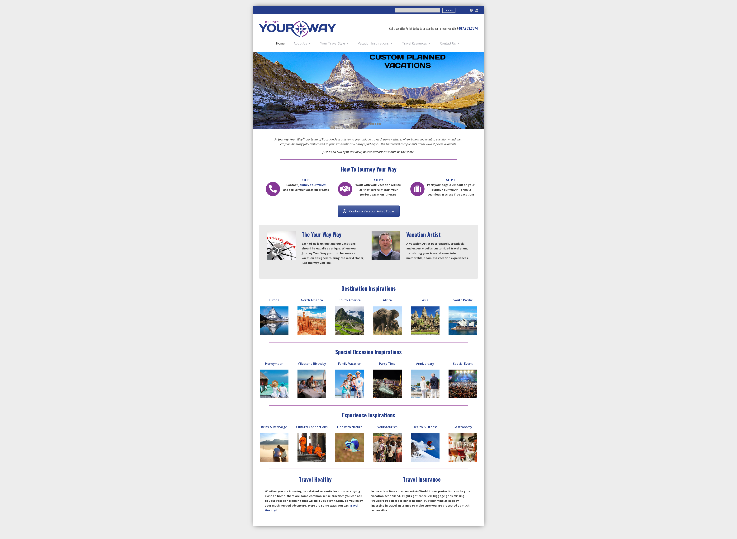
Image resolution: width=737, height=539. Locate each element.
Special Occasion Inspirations (368, 352)
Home (280, 43)
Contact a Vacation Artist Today (372, 211)
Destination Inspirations (368, 288)
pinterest (471, 10)
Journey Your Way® (312, 185)
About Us (300, 43)
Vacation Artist (423, 234)
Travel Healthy (315, 479)
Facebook (466, 10)
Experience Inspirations (368, 415)
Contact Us (448, 43)
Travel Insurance (422, 479)
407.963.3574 (468, 28)
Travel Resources (414, 43)
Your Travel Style (332, 43)
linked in (476, 10)
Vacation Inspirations (373, 43)
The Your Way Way (321, 234)
